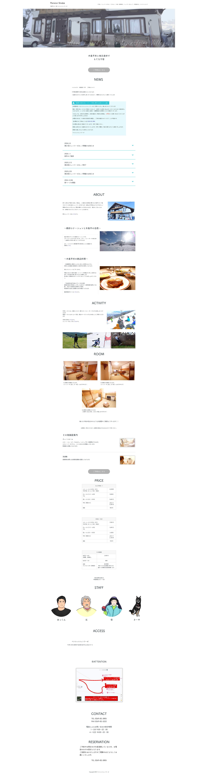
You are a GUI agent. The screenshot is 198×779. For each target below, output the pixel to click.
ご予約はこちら (99, 70)
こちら (73, 214)
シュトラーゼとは (105, 4)
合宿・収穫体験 (119, 4)
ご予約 (98, 4)
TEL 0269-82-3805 (99, 718)
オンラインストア (144, 4)
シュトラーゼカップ (128, 4)
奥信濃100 (136, 4)
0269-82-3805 (91, 121)
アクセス (112, 4)
